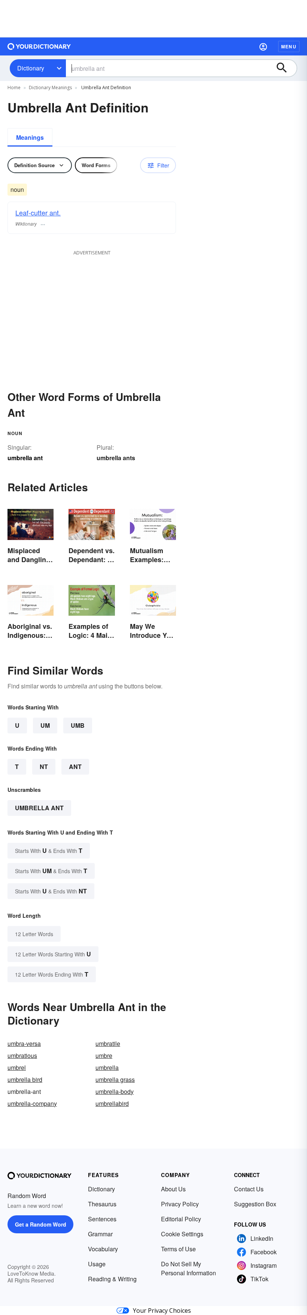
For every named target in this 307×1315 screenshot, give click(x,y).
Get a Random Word (40, 1224)
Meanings (30, 137)
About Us (173, 1189)
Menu (289, 46)
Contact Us (249, 1189)
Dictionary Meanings (50, 87)
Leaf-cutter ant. (38, 212)
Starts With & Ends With (48, 850)
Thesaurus (102, 1204)
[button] (263, 46)
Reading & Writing (112, 1279)
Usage (97, 1264)
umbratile (107, 1043)
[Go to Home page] (39, 46)
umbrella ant (39, 807)
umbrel (16, 1067)
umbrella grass (115, 1079)
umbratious (22, 1055)
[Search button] (285, 68)
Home (14, 87)
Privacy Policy (180, 1204)
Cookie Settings (182, 1234)
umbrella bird (24, 1079)
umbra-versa (24, 1043)
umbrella (107, 1067)
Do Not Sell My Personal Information (188, 1268)
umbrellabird (112, 1103)
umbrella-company (32, 1103)
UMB (78, 725)
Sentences (102, 1219)
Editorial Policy (181, 1219)
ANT (75, 766)
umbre (103, 1055)
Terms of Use (178, 1249)
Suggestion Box (255, 1204)
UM (45, 725)
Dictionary (30, 68)
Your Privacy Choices (162, 1310)
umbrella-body (114, 1091)
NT (44, 766)
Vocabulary (103, 1249)
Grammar (100, 1234)
